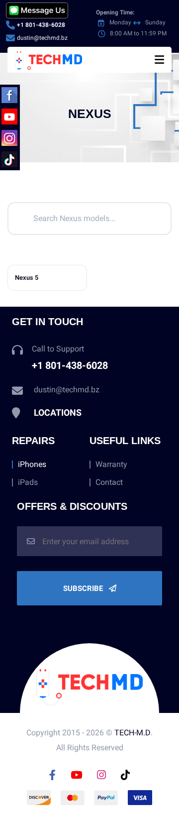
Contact (109, 482)
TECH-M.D (132, 732)
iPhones (32, 464)
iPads (28, 482)
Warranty (111, 464)
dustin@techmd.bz (42, 37)
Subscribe (84, 588)
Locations (58, 412)
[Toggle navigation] (159, 59)
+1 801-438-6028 (41, 24)
